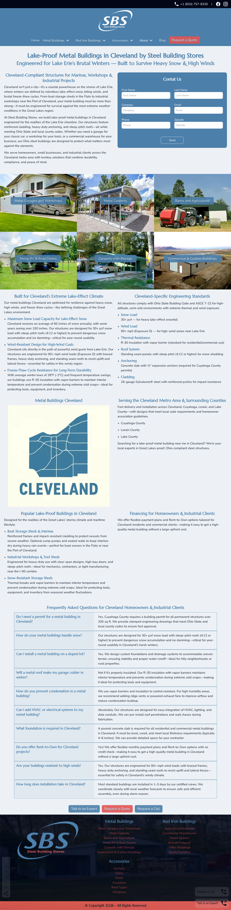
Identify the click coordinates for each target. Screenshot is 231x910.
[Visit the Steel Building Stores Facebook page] (218, 4)
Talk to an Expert (84, 808)
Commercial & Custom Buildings (119, 852)
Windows (119, 892)
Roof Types (119, 887)
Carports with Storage (119, 847)
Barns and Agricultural (119, 838)
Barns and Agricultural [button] (192, 200)
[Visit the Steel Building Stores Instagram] (225, 4)
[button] (68, 40)
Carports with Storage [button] (115, 258)
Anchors (119, 868)
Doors (119, 878)
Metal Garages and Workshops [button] (38, 200)
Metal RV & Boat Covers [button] (38, 258)
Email (177, 105)
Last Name (181, 90)
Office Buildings (179, 847)
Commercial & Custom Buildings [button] (192, 258)
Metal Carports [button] (115, 200)
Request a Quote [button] (184, 40)
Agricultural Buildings (179, 828)
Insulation (119, 883)
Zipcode (179, 120)
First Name (128, 90)
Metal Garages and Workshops (119, 828)
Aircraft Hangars (179, 843)
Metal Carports (119, 833)
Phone (125, 120)
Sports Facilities (179, 852)
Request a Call (148, 808)
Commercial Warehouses (179, 833)
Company (127, 105)
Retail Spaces (179, 838)
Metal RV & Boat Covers (119, 843)
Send (176, 140)
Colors (119, 873)
